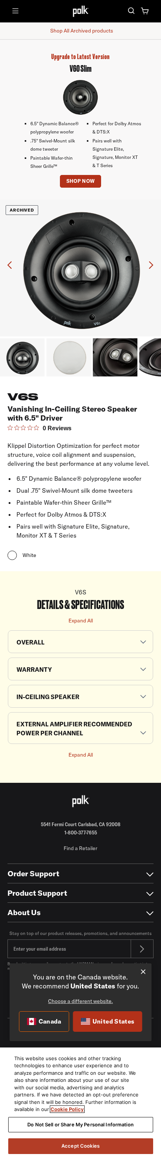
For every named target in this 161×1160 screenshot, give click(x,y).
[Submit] (142, 948)
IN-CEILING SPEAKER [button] (47, 697)
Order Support (33, 873)
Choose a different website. (80, 1001)
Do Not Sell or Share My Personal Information (80, 1124)
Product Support (37, 893)
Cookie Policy (67, 1109)
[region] (80, 1103)
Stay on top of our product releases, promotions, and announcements (80, 933)
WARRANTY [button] (34, 669)
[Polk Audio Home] (80, 11)
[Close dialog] (143, 971)
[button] (131, 11)
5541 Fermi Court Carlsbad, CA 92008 (81, 824)
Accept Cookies (80, 1146)
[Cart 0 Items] (145, 11)
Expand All (81, 620)
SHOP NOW (80, 181)
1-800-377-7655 (80, 832)
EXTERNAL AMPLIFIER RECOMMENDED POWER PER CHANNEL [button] (74, 728)
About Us (24, 912)
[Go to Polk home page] (80, 801)
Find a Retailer (80, 848)
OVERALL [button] (30, 642)
